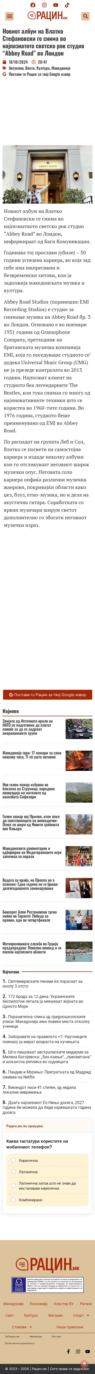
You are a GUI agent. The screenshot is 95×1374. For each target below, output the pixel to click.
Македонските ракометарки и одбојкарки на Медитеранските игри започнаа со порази (32, 852)
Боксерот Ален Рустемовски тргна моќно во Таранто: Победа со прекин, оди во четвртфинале (30, 916)
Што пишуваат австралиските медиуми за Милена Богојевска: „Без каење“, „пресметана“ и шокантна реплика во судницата (47, 1057)
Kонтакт (57, 1336)
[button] (9, 16)
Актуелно (16, 68)
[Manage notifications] (84, 1364)
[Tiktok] (67, 5)
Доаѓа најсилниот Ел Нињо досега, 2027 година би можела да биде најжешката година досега (47, 1107)
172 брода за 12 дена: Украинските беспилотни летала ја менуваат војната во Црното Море (43, 1001)
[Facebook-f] (68, 1351)
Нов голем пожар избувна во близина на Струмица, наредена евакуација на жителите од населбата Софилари (29, 790)
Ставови (19, 1327)
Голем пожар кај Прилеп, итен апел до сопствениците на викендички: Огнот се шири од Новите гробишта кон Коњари (31, 822)
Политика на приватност (20, 1343)
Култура (43, 68)
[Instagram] (44, 5)
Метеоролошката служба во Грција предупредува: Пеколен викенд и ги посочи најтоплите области (32, 948)
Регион (86, 1304)
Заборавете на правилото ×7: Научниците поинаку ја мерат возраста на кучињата (45, 1039)
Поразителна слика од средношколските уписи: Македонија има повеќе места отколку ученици (46, 1021)
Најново (11, 711)
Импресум (36, 1336)
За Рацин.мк (12, 1336)
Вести (30, 68)
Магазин (55, 1315)
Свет (9, 1315)
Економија (39, 1304)
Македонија (60, 68)
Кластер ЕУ (64, 1304)
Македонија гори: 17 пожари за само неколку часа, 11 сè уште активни (32, 755)
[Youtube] (56, 5)
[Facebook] (33, 5)
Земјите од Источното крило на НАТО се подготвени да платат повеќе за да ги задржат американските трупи (28, 727)
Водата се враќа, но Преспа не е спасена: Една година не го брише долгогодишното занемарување (30, 884)
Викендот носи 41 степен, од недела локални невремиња (39, 1090)
